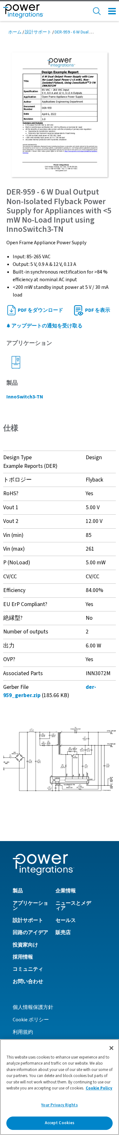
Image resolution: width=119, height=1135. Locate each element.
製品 (18, 890)
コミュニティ (28, 969)
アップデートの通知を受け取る (46, 325)
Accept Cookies (60, 1123)
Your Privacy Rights (59, 1105)
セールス (66, 920)
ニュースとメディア (73, 906)
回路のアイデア (30, 932)
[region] (59, 1087)
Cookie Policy (99, 1088)
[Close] (111, 1048)
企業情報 (66, 890)
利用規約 (23, 1032)
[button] (59, 758)
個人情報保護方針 (33, 1007)
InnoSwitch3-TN (24, 396)
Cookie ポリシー (31, 1019)
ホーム (15, 32)
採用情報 (23, 956)
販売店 (63, 932)
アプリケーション (30, 906)
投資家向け (25, 944)
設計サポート (38, 32)
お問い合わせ (28, 981)
